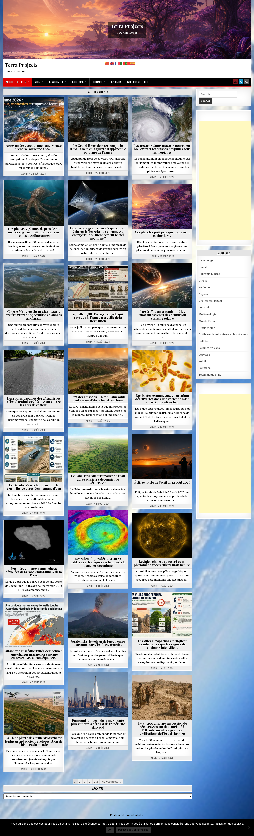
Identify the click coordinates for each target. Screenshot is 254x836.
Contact (97, 82)
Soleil (163, 522)
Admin (24, 173)
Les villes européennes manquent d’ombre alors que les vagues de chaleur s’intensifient (162, 644)
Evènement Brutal (88, 106)
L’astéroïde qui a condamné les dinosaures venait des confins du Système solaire (162, 314)
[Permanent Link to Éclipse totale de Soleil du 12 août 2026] (162, 456)
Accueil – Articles (16, 82)
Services (204, 354)
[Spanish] (133, 63)
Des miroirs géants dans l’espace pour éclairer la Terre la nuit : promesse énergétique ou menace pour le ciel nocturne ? (98, 233)
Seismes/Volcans (99, 520)
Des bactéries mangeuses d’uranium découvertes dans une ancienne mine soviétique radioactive (162, 398)
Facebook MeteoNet (137, 82)
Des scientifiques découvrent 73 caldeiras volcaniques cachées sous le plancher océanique (97, 562)
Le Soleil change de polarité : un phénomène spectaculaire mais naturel (162, 563)
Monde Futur (35, 699)
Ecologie (107, 437)
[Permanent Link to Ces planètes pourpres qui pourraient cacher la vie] (162, 206)
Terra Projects (127, 26)
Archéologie (28, 190)
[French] (117, 63)
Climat (90, 358)
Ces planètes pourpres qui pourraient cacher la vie (162, 234)
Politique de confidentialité (127, 815)
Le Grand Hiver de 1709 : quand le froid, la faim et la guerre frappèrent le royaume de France (98, 148)
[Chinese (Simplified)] (107, 63)
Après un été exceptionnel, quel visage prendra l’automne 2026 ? (34, 147)
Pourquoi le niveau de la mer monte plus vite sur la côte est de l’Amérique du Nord (98, 723)
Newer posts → (111, 781)
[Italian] (122, 63)
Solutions (78, 82)
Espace (80, 189)
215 (96, 781)
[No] (249, 827)
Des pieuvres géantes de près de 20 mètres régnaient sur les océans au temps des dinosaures (33, 232)
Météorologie (35, 106)
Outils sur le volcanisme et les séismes (223, 334)
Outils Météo (207, 327)
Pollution (97, 189)
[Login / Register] (241, 81)
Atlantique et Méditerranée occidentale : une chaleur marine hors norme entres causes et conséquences (33, 654)
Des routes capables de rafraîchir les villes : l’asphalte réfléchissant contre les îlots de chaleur (34, 401)
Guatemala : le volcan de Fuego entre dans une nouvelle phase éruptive (98, 643)
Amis (37, 82)
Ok (109, 829)
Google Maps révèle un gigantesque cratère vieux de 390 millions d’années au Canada (34, 314)
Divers (45, 190)
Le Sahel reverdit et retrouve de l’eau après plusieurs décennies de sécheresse (98, 479)
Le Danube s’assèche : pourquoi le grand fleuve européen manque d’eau (33, 487)
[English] (112, 63)
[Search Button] (246, 81)
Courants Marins (99, 681)
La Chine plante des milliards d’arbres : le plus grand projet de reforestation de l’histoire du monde (33, 741)
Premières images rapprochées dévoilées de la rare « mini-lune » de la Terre (34, 571)
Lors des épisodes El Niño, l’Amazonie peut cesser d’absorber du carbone (98, 398)
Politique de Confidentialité (133, 829)
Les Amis (204, 307)
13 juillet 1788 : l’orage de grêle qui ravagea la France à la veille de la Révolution (98, 317)
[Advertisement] (226, 180)
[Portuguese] (127, 63)
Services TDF (56, 82)
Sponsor (116, 82)
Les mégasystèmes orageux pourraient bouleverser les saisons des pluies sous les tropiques (162, 148)
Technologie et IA (99, 193)
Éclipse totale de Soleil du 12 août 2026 (162, 482)
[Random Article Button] (235, 81)
